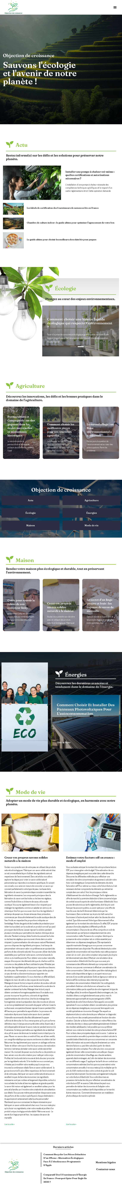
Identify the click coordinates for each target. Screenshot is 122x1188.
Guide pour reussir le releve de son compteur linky (21, 604)
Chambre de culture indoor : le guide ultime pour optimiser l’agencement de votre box (70, 222)
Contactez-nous (105, 1169)
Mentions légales (106, 1162)
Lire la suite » (9, 1124)
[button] (115, 7)
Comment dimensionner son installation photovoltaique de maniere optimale (79, 325)
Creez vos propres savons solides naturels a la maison (60, 607)
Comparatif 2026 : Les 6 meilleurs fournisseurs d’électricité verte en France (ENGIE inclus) (82, 711)
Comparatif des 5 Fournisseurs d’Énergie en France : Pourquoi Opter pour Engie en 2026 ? (65, 1178)
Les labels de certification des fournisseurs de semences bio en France (63, 208)
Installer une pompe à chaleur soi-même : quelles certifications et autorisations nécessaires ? (90, 175)
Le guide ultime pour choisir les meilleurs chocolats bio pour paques (61, 239)
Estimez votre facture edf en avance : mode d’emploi (90, 859)
